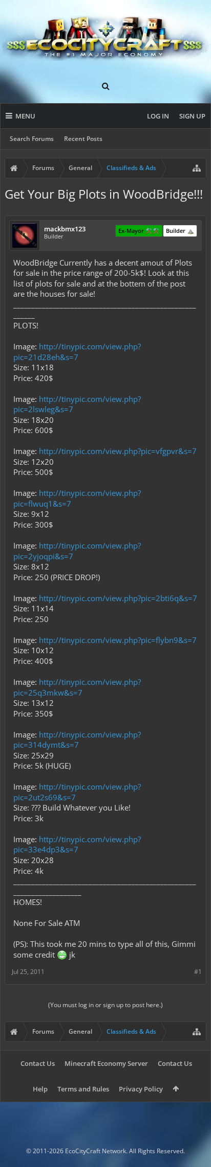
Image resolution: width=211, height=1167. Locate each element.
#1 (198, 971)
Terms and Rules (83, 1088)
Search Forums (32, 138)
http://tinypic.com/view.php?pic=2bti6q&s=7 (118, 598)
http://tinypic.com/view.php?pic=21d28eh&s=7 (77, 351)
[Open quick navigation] (196, 168)
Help (40, 1088)
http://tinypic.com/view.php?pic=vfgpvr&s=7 (118, 451)
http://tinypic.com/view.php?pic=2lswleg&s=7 (77, 404)
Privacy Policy (141, 1088)
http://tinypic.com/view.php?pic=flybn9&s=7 (118, 640)
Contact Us (37, 1063)
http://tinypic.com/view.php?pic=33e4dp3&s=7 (77, 844)
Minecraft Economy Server (106, 1063)
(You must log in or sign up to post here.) (105, 1005)
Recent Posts (83, 138)
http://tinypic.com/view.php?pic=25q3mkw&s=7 (77, 687)
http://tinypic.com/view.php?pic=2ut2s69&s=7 (77, 791)
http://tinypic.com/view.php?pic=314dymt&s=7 (77, 739)
